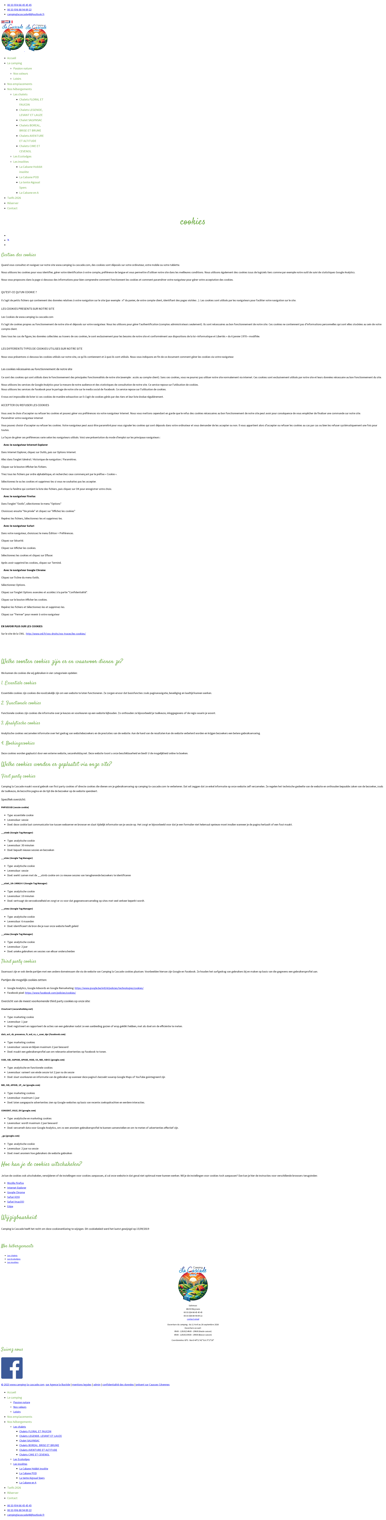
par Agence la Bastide (58, 1384)
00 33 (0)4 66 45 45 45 (19, 5)
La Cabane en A (29, 192)
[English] (3, 21)
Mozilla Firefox (15, 1183)
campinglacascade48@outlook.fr (25, 14)
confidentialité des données (118, 1384)
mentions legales (81, 1384)
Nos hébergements (19, 89)
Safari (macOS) (15, 1201)
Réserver (12, 203)
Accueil (11, 58)
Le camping (14, 63)
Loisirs (17, 78)
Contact (12, 208)
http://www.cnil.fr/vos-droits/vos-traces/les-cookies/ (56, 633)
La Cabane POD (29, 177)
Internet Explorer (16, 1187)
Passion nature (22, 68)
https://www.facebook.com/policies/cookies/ (50, 992)
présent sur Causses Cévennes (153, 1384)
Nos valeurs (20, 73)
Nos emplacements (19, 84)
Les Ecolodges (22, 156)
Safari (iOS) (13, 1197)
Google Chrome (16, 1192)
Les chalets (20, 94)
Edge (10, 1206)
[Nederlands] (7, 21)
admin (96, 1384)
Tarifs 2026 (14, 198)
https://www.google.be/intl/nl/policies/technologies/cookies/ (109, 988)
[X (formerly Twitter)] (8, 240)
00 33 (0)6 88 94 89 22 (19, 9)
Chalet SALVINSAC (30, 120)
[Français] (11, 21)
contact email (193, 1319)
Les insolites (21, 161)
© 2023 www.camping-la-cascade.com (22, 1384)
